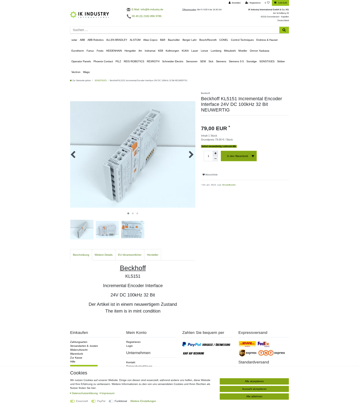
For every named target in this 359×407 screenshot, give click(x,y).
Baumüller (174, 39)
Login (129, 345)
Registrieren (133, 341)
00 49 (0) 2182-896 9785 (146, 16)
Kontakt (130, 362)
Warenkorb (76, 353)
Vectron (75, 72)
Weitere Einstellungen (143, 401)
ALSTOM (135, 39)
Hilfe (72, 361)
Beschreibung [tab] (81, 254)
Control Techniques (242, 39)
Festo (100, 50)
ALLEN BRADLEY (116, 39)
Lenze (204, 50)
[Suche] (284, 30)
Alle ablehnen (254, 396)
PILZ (118, 61)
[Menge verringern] (215, 158)
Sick (210, 61)
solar (74, 39)
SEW (203, 61)
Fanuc (90, 50)
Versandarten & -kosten (84, 345)
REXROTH (153, 61)
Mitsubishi (230, 50)
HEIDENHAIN (114, 50)
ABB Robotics (96, 39)
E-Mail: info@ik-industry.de (147, 9)
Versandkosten (229, 185)
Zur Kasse (76, 357)
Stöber (281, 61)
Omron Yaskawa (259, 50)
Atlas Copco (150, 39)
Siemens (221, 61)
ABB (82, 39)
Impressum (108, 393)
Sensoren (191, 61)
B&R (162, 39)
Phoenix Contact (103, 61)
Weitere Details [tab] (104, 254)
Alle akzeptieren (254, 381)
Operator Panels (81, 61)
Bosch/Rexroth (208, 39)
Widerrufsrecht (79, 349)
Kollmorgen (172, 50)
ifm (140, 50)
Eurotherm (77, 50)
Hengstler (130, 50)
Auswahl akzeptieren (254, 388)
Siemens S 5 (236, 61)
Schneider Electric (172, 61)
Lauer (194, 50)
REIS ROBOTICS (134, 61)
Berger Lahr (189, 39)
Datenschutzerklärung (139, 366)
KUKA (185, 50)
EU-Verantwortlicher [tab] (130, 254)
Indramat (150, 50)
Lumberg (216, 50)
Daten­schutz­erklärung (85, 393)
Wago (86, 72)
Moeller (242, 50)
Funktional (121, 401)
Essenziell (82, 401)
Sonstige (251, 61)
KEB (160, 50)
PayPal (101, 401)
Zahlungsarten (78, 341)
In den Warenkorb (237, 155)
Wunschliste (211, 174)
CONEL (223, 39)
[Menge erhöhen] (215, 153)
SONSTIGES (266, 61)
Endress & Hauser (267, 39)
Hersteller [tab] (152, 254)
